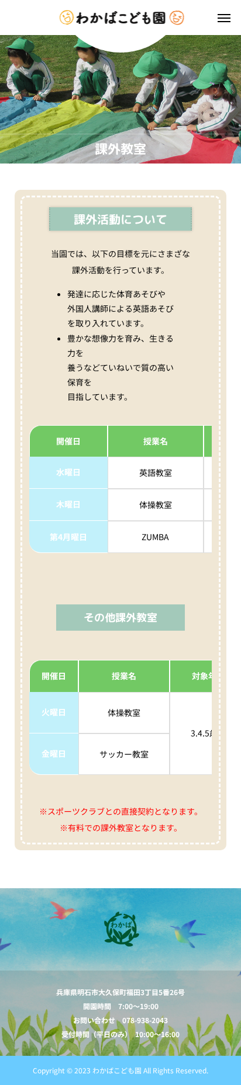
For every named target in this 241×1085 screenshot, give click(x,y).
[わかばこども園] (121, 17)
